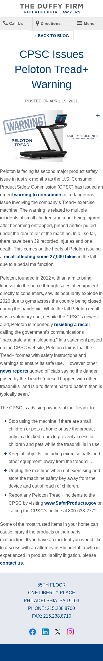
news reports (14, 371)
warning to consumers (38, 194)
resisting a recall (72, 324)
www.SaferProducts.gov (70, 503)
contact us (11, 563)
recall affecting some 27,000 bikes (40, 256)
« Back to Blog (51, 35)
